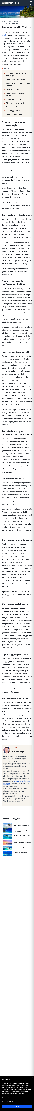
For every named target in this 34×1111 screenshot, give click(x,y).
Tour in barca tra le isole (15, 79)
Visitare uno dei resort (14, 107)
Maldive (16, 21)
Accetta (17, 1106)
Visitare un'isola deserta (15, 103)
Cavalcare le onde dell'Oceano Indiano (18, 84)
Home (3, 21)
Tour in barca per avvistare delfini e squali (16, 94)
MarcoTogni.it (10, 3)
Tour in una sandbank (14, 114)
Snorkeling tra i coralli (14, 89)
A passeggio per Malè (14, 110)
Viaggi (10, 21)
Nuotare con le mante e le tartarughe (16, 74)
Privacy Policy (6, 1098)
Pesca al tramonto (13, 99)
